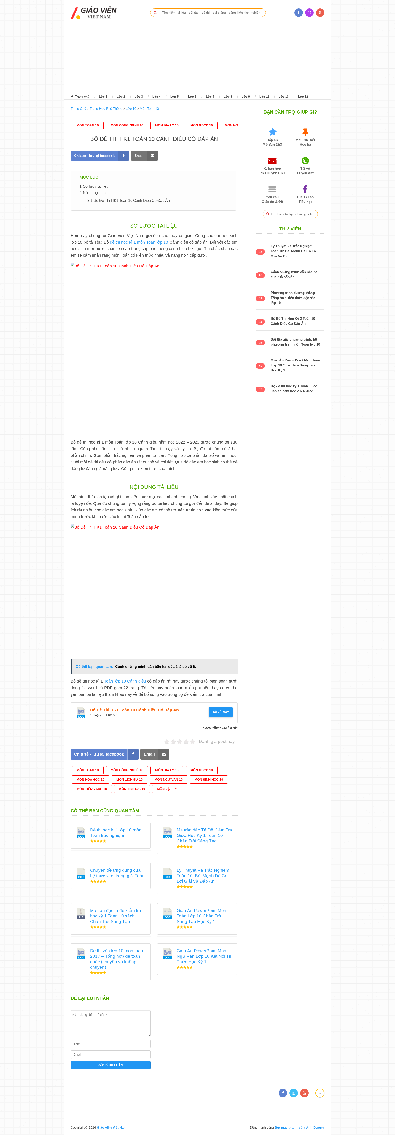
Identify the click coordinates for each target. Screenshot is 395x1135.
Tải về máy (220, 712)
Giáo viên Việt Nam (111, 1127)
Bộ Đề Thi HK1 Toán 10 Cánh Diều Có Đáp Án (134, 710)
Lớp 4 (156, 96)
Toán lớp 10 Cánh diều (125, 681)
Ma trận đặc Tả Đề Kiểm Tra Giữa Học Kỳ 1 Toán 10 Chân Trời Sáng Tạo (204, 835)
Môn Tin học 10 (132, 789)
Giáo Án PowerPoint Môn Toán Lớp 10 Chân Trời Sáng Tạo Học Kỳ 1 (201, 916)
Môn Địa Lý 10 (167, 125)
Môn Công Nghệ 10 (127, 125)
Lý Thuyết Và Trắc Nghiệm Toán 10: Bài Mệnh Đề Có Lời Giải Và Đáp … (294, 251)
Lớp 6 (192, 96)
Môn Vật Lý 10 (169, 789)
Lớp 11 (264, 96)
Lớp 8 (228, 96)
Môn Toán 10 (88, 125)
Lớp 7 (210, 96)
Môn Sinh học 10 (209, 779)
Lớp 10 (283, 96)
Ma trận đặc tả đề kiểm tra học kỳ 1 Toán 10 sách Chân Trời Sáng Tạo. (115, 916)
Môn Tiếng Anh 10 (92, 789)
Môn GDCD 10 (201, 125)
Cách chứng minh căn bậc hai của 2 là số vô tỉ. (294, 274)
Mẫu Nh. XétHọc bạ (305, 142)
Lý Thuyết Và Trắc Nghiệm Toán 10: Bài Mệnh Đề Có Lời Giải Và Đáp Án (203, 876)
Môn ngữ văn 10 (169, 779)
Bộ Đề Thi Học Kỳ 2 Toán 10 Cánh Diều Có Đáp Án (293, 321)
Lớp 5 (174, 96)
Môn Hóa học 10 (90, 779)
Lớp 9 (246, 96)
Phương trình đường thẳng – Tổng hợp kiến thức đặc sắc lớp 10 (294, 298)
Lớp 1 (103, 96)
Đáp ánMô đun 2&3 (272, 142)
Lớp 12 (303, 96)
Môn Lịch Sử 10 (129, 779)
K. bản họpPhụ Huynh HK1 (272, 171)
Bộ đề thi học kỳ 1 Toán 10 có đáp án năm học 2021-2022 (294, 388)
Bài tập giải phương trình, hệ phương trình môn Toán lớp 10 (295, 341)
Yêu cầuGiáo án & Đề (272, 199)
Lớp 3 (139, 96)
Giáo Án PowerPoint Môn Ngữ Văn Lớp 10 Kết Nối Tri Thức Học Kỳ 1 (204, 956)
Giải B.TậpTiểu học (305, 199)
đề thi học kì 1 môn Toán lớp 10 (139, 242)
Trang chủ (81, 96)
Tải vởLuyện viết (305, 171)
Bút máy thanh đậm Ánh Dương (299, 1127)
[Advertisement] (192, 60)
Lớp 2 (121, 96)
